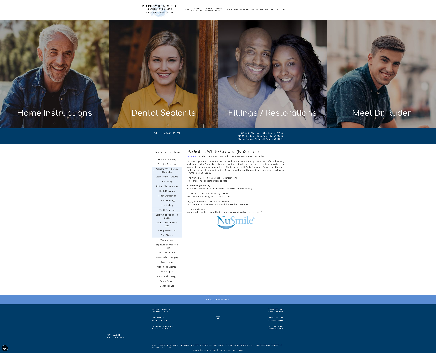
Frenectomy (167, 262)
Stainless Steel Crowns (167, 176)
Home (187, 10)
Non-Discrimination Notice (233, 350)
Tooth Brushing (167, 200)
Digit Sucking (166, 205)
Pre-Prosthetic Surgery (167, 257)
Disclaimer (157, 348)
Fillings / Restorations (167, 186)
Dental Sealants (167, 191)
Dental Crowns (167, 281)
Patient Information (169, 345)
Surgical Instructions (244, 10)
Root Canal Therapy (167, 276)
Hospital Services (167, 152)
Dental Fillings (167, 285)
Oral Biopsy (167, 271)
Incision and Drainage (166, 266)
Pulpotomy (167, 181)
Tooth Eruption (167, 210)
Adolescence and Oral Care (166, 224)
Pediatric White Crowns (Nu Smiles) (166, 170)
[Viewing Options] (5, 348)
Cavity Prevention (167, 230)
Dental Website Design (201, 350)
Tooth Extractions (167, 195)
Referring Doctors (264, 10)
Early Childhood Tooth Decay (167, 216)
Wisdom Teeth (167, 240)
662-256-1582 (173, 133)
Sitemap (167, 348)
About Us (228, 10)
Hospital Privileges (189, 345)
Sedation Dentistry (167, 159)
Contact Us (280, 10)
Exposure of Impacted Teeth (167, 246)
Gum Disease (167, 235)
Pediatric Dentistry (167, 164)
